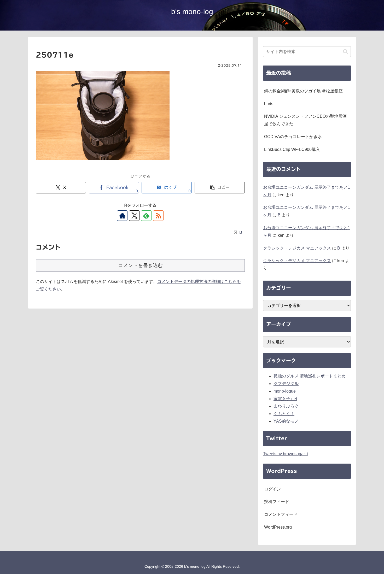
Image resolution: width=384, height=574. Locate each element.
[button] (220, 187)
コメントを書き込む (140, 265)
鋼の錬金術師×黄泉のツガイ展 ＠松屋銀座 (303, 91)
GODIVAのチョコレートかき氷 (293, 136)
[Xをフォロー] (134, 215)
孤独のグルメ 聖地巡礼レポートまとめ (310, 376)
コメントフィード (281, 514)
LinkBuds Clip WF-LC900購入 (292, 149)
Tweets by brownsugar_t (285, 454)
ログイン (272, 489)
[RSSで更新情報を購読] (158, 215)
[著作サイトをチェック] (122, 215)
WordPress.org (278, 527)
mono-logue (285, 391)
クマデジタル (286, 383)
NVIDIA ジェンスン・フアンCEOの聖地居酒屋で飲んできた (305, 120)
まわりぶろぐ (286, 406)
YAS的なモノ (286, 421)
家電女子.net (285, 399)
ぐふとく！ (284, 413)
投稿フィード (276, 501)
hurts (268, 104)
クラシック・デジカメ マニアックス (297, 248)
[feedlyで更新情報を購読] (146, 215)
